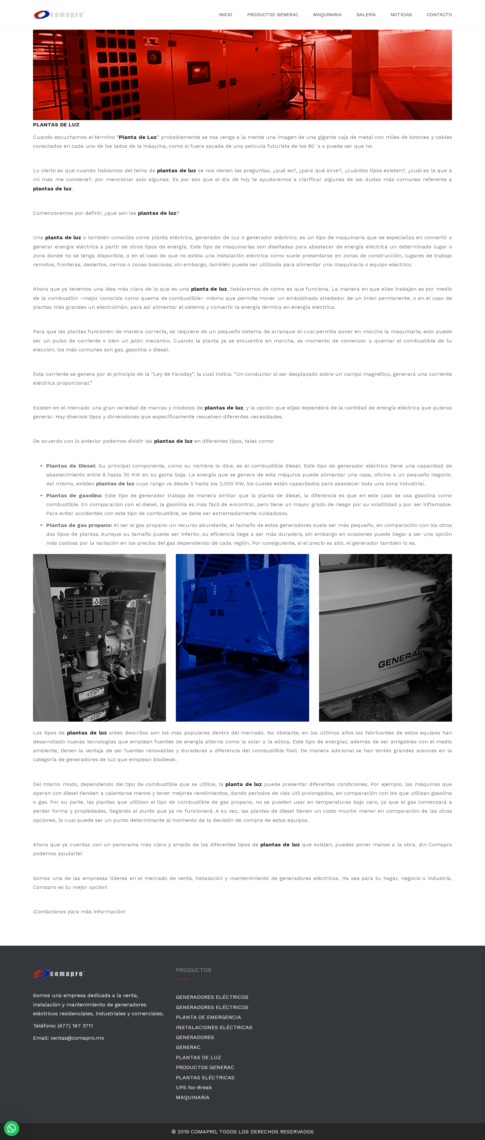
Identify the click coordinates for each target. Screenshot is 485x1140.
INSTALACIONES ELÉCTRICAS (214, 1027)
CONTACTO (439, 14)
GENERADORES (195, 1037)
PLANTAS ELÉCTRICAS (205, 1077)
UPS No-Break (194, 1087)
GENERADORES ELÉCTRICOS (212, 997)
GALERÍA (366, 14)
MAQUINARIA (327, 14)
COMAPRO (203, 1131)
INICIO (225, 14)
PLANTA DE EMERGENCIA (208, 1017)
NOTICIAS (401, 14)
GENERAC (188, 1047)
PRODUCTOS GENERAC (272, 14)
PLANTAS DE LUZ (198, 1057)
